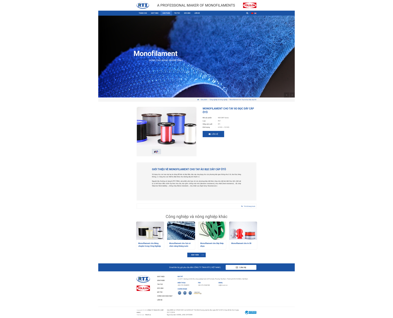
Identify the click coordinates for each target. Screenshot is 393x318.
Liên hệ (197, 13)
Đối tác (160, 292)
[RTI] (143, 5)
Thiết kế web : (141, 315)
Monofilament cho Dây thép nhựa (212, 244)
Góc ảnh (187, 13)
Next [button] (292, 95)
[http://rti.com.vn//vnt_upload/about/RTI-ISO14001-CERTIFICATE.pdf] (185, 293)
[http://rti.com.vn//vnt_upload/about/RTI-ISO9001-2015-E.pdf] (180, 293)
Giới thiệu (154, 13)
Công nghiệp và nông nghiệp (218, 99)
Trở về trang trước (249, 206)
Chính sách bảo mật (165, 296)
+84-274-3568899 (183, 285)
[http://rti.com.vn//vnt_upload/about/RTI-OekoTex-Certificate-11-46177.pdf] (198, 293)
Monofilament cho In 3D (241, 243)
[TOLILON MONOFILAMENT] (249, 5)
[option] (196, 56)
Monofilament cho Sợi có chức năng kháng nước (180, 244)
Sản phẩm (166, 13)
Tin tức (177, 13)
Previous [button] (287, 95)
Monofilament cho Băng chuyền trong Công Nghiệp (149, 244)
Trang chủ (143, 13)
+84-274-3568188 (204, 285)
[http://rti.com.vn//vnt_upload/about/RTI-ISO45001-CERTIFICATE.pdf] (190, 293)
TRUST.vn (148, 315)
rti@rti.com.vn (223, 285)
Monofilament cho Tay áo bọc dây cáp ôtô (243, 99)
